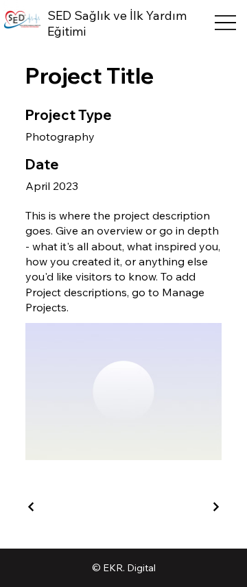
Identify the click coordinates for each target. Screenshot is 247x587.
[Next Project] (215, 506)
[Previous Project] (31, 506)
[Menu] (225, 22)
